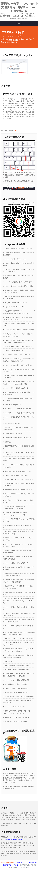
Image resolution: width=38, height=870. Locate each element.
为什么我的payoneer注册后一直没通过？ (16, 684)
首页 (2, 39)
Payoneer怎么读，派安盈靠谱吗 (14, 433)
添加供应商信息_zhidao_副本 (16, 55)
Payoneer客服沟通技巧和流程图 (14, 350)
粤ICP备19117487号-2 (7, 863)
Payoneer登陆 (9, 661)
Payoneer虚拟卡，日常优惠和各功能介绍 (16, 388)
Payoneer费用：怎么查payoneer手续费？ (16, 475)
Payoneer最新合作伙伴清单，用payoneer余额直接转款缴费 (17, 40)
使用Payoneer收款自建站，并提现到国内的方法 (18, 346)
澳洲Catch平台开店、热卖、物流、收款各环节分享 (19, 479)
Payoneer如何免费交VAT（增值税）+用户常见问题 (19, 638)
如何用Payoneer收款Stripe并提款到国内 (16, 692)
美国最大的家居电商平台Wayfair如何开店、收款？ (19, 490)
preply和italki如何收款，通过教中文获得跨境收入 (18, 282)
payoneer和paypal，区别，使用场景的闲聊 (17, 680)
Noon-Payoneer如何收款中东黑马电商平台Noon (18, 365)
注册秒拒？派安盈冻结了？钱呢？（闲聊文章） (18, 354)
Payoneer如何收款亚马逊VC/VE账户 (15, 707)
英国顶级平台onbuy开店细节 (13, 404)
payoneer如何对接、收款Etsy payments (16, 259)
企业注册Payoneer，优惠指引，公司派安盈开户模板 (19, 413)
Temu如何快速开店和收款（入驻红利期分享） (18, 665)
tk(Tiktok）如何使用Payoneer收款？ (15, 307)
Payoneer (9, 39)
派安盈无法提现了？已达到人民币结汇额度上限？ (18, 438)
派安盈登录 (8, 442)
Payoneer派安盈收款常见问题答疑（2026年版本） (19, 248)
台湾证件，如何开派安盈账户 (13, 423)
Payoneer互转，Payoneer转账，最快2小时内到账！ (19, 286)
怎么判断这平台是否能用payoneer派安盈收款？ (18, 471)
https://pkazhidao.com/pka (13, 839)
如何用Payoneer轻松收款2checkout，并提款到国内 (19, 696)
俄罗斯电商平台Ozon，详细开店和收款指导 (17, 669)
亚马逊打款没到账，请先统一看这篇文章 (16, 721)
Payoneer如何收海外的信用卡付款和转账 (16, 688)
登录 (16, 130)
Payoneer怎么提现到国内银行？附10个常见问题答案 (19, 330)
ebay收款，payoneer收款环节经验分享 (16, 303)
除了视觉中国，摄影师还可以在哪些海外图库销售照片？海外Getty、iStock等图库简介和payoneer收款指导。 (18, 601)
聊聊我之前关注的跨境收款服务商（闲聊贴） (17, 717)
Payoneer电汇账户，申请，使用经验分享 (16, 563)
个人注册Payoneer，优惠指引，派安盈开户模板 (18, 409)
